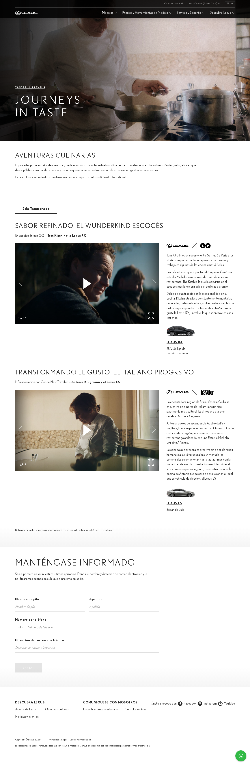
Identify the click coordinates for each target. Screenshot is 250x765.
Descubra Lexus (220, 12)
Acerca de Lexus (26, 709)
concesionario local (110, 745)
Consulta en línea (136, 709)
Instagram (210, 703)
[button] (20, 283)
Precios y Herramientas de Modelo (145, 12)
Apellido (95, 599)
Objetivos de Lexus (57, 709)
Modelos (108, 12)
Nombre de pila (27, 599)
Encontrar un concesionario (100, 709)
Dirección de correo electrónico (39, 640)
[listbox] (230, 3)
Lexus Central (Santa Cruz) (202, 3)
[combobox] (20, 627)
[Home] (26, 4)
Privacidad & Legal (58, 739)
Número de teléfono (30, 619)
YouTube (229, 703)
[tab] (36, 209)
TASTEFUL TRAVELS (30, 87)
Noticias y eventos (27, 716)
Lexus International (79, 739)
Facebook (190, 703)
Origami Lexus (172, 3)
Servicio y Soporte (189, 12)
